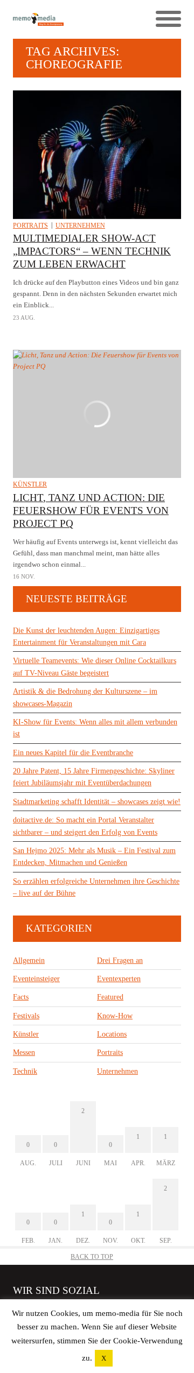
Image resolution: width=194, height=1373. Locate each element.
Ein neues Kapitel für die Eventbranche (73, 753)
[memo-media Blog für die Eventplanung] (55, 19)
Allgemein (29, 960)
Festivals (26, 1016)
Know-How (115, 1016)
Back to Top (92, 1257)
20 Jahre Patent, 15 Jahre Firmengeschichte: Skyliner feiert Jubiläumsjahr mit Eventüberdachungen (94, 777)
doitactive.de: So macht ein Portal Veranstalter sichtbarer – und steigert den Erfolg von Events (85, 826)
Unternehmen (80, 225)
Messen (24, 1052)
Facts (21, 997)
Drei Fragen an (120, 960)
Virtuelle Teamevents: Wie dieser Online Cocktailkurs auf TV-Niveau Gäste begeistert (94, 667)
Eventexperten (119, 979)
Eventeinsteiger (36, 979)
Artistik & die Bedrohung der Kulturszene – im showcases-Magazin (85, 697)
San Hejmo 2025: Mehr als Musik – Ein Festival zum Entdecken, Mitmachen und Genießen (94, 857)
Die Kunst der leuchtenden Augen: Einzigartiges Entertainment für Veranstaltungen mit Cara (86, 636)
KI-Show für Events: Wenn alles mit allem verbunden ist (95, 728)
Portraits (30, 225)
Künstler (30, 484)
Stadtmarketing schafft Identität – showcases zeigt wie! (97, 802)
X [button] (103, 1358)
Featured (110, 997)
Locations (112, 1034)
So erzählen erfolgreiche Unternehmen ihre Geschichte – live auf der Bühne (96, 887)
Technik (25, 1071)
